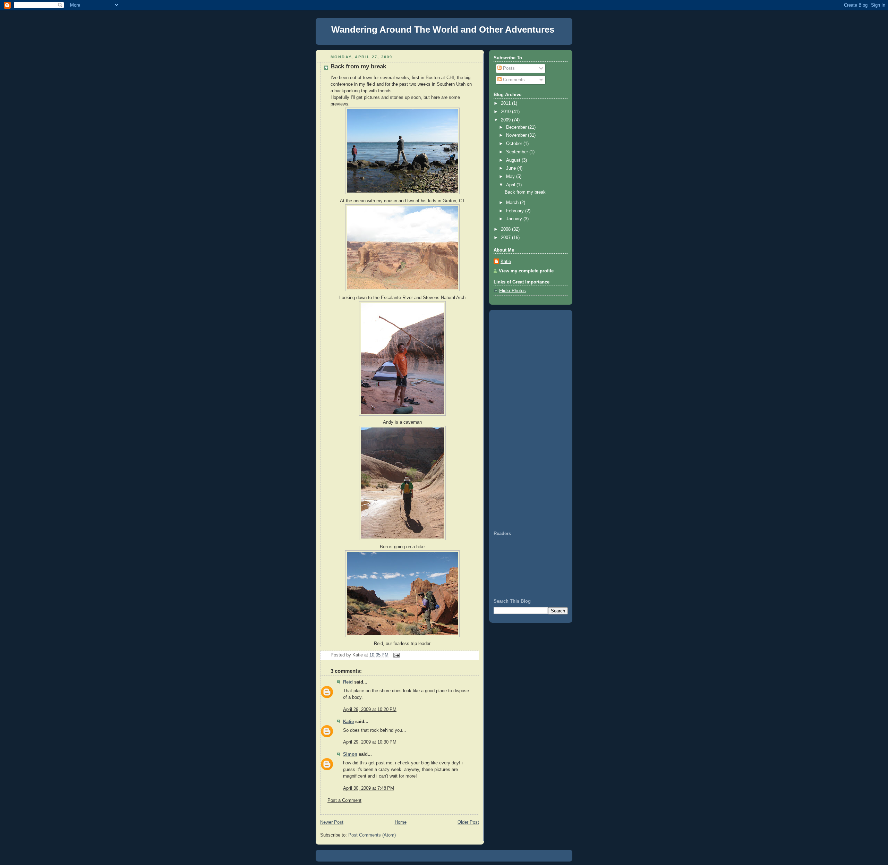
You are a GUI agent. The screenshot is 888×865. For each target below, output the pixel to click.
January (514, 219)
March (513, 202)
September (517, 152)
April (511, 185)
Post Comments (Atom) (372, 835)
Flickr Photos (512, 290)
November (517, 135)
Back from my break (358, 66)
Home (401, 822)
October (514, 143)
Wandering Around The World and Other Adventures (442, 29)
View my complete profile (526, 271)
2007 (506, 237)
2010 (506, 111)
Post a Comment (344, 800)
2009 (506, 120)
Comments (513, 79)
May (511, 176)
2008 (506, 229)
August (514, 160)
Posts (508, 68)
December (517, 127)
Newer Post (331, 822)
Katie (348, 721)
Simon (350, 754)
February (515, 211)
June (511, 168)
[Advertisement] (514, 419)
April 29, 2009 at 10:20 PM (369, 709)
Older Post (468, 822)
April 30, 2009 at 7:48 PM (368, 788)
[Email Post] (395, 655)
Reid (348, 682)
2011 (506, 103)
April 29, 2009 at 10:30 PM (369, 742)
